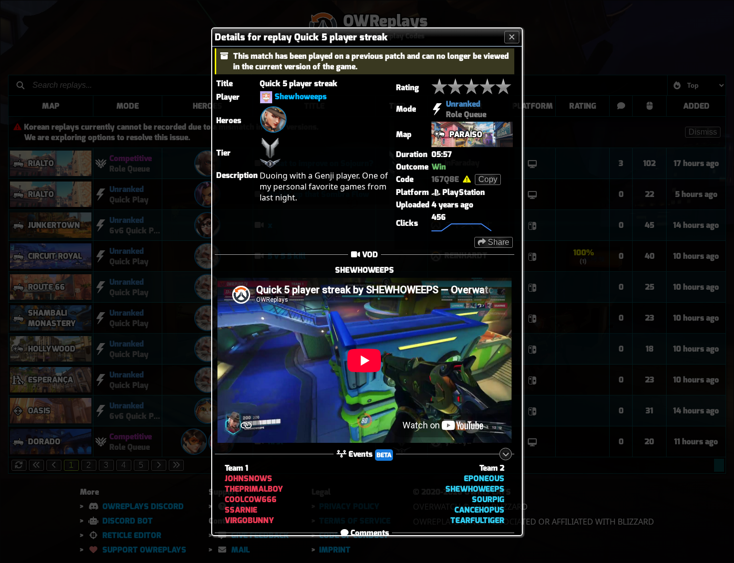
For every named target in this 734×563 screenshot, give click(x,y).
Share (497, 241)
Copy (487, 179)
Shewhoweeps (301, 96)
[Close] (511, 36)
